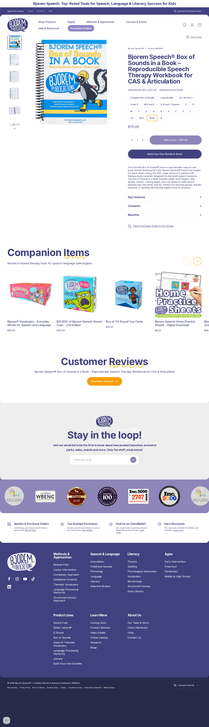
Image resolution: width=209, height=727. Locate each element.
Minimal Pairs (61, 564)
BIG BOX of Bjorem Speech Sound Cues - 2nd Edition (79, 323)
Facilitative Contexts (65, 579)
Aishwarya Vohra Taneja (171, 89)
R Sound (58, 632)
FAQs (131, 632)
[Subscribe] (133, 460)
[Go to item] (14, 42)
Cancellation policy (75, 688)
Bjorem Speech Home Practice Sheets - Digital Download (175, 323)
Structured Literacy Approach (64, 599)
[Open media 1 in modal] (71, 82)
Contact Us (134, 637)
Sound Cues (60, 622)
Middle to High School (177, 576)
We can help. (30, 530)
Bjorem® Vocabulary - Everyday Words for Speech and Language (29, 323)
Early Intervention (175, 561)
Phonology (96, 571)
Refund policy (12, 688)
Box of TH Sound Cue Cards (124, 321)
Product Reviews (100, 627)
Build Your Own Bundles (67, 663)
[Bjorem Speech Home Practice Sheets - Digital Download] (178, 294)
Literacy (95, 581)
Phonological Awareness (142, 571)
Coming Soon (98, 622)
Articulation (97, 561)
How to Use (196, 37)
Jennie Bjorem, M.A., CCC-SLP (142, 89)
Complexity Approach (66, 574)
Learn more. (178, 530)
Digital (30, 11)
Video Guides (97, 632)
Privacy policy (25, 688)
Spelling (132, 566)
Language (96, 576)
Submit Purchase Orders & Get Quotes (153, 226)
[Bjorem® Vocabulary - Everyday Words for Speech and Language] (30, 294)
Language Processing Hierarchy (65, 591)
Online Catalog (99, 637)
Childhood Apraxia (101, 566)
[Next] (110, 87)
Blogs (93, 647)
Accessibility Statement (93, 688)
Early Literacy (136, 591)
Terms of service (38, 688)
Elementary (171, 571)
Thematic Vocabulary (65, 584)
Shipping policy (52, 688)
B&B (50, 11)
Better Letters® (62, 627)
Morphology (135, 581)
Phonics (132, 561)
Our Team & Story (138, 622)
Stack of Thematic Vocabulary (64, 644)
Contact (63, 688)
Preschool (171, 566)
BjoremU (41, 11)
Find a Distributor (138, 627)
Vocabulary (134, 576)
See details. (87, 530)
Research (95, 642)
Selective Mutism (100, 586)
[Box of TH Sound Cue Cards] (129, 294)
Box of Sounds (62, 637)
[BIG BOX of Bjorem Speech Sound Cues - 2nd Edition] (80, 294)
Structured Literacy (139, 586)
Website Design (109, 688)
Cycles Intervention (64, 569)
